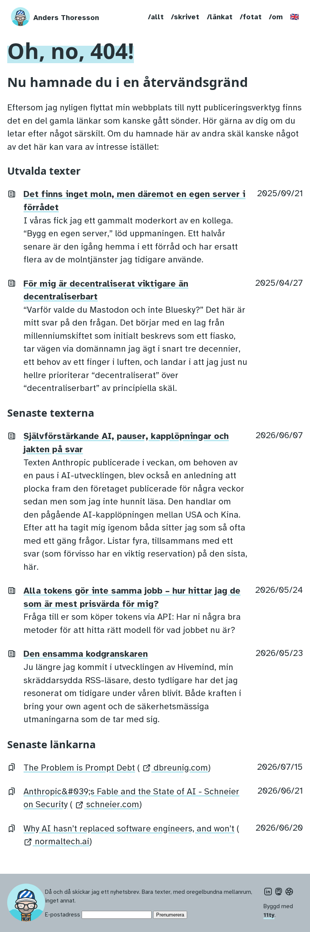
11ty (269, 914)
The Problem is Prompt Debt (79, 767)
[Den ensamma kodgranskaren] (11, 653)
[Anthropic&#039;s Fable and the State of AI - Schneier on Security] (11, 790)
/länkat (219, 17)
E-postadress (62, 914)
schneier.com (111, 804)
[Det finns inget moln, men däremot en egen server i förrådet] (11, 193)
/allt (156, 17)
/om (276, 17)
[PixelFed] (289, 891)
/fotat (251, 17)
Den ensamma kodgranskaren (85, 653)
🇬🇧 (294, 17)
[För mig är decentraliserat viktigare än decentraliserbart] (11, 283)
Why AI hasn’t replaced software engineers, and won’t (128, 828)
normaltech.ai (61, 841)
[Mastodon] (278, 891)
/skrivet (185, 17)
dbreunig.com (179, 767)
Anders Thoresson (66, 17)
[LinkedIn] (268, 891)
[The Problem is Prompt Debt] (11, 766)
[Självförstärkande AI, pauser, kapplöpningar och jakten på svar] (11, 435)
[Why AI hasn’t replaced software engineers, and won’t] (11, 827)
